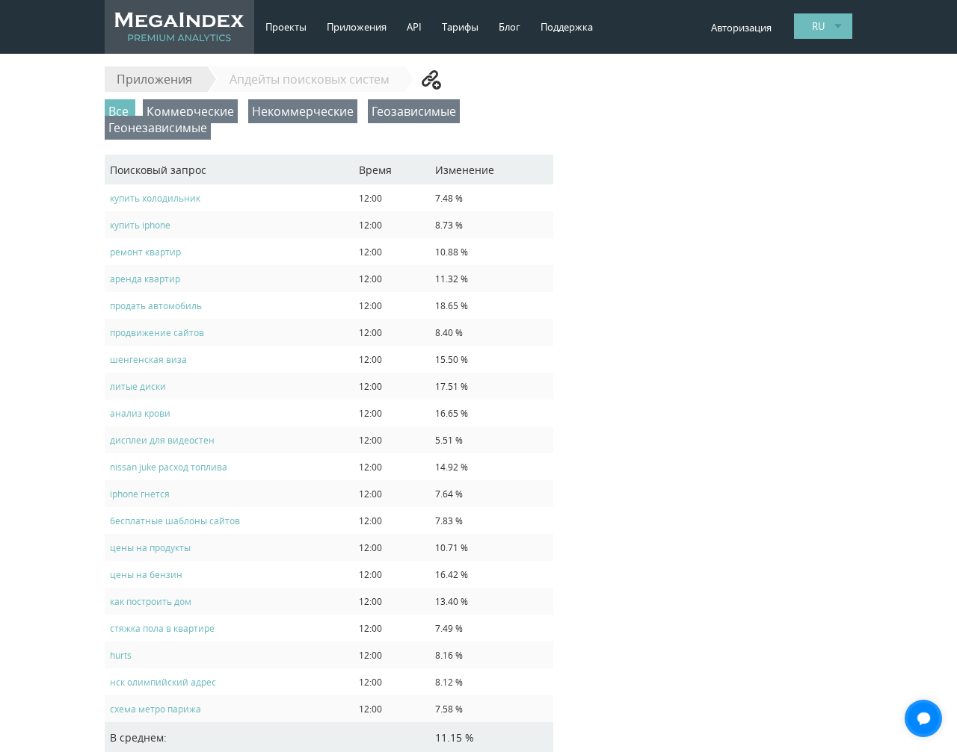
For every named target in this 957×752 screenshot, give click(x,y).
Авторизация (741, 27)
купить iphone (140, 225)
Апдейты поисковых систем (310, 79)
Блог (509, 27)
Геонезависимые (157, 127)
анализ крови (140, 413)
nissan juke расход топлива (168, 467)
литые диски (138, 386)
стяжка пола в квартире (162, 628)
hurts (121, 655)
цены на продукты (150, 547)
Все (120, 111)
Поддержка (567, 27)
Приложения (357, 27)
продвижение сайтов (157, 332)
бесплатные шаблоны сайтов (175, 520)
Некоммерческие (303, 111)
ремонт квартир (145, 252)
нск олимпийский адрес (163, 682)
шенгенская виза (148, 359)
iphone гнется (140, 494)
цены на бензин (146, 574)
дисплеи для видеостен (162, 440)
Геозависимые (414, 111)
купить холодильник (155, 198)
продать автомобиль (156, 305)
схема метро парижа (155, 709)
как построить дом (150, 601)
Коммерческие (190, 111)
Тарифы (460, 27)
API (414, 27)
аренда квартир (145, 279)
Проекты (286, 27)
